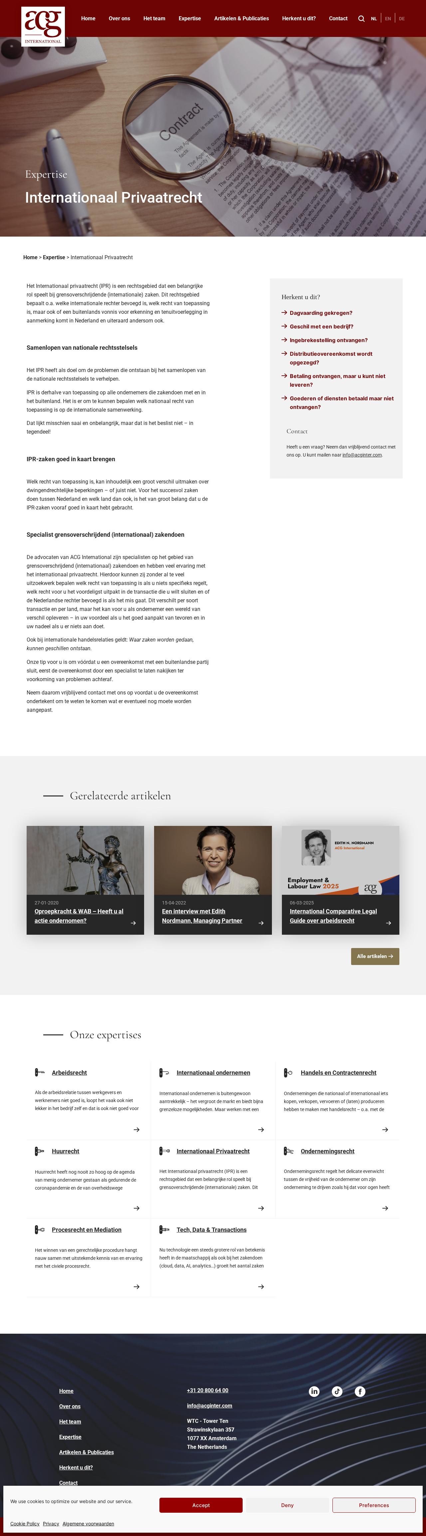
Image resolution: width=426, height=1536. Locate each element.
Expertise (190, 18)
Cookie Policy (25, 1523)
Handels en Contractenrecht (338, 1072)
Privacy (51, 1523)
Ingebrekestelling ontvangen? (329, 340)
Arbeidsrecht (69, 1072)
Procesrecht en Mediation (86, 1229)
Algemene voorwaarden (88, 1523)
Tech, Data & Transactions (212, 1229)
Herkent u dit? (299, 18)
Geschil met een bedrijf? (321, 326)
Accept (201, 1505)
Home (88, 18)
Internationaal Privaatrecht (213, 1151)
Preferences (374, 1505)
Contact (338, 18)
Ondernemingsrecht (327, 1151)
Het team (154, 18)
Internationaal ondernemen (213, 1072)
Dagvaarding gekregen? (321, 312)
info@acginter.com (362, 455)
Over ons (119, 18)
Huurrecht (65, 1151)
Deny (287, 1505)
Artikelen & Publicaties (241, 18)
